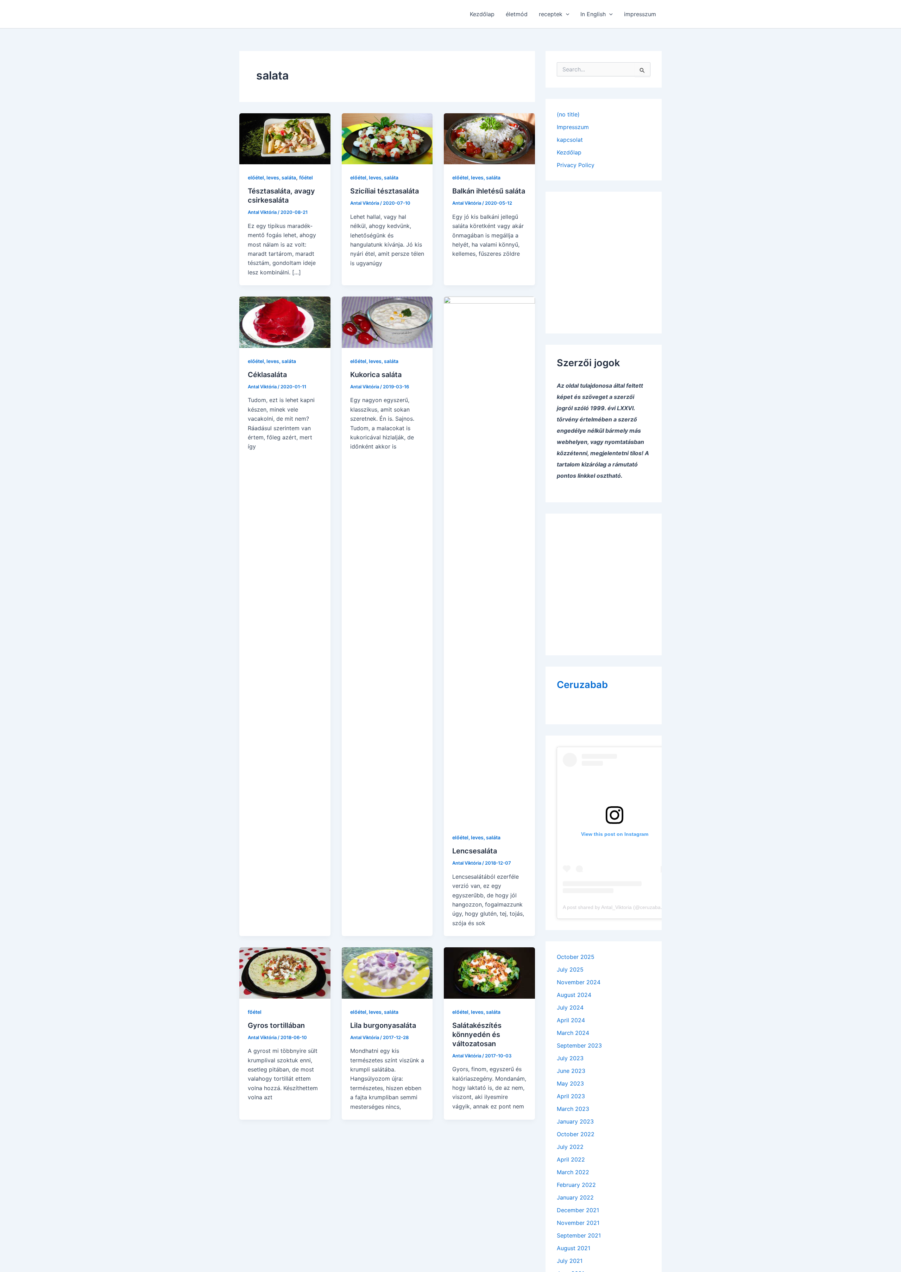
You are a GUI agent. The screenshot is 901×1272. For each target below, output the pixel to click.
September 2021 (579, 1235)
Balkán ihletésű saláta (488, 191)
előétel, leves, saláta (272, 177)
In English (593, 14)
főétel (306, 177)
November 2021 (578, 1222)
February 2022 (576, 1184)
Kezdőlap (482, 14)
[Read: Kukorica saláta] (387, 321)
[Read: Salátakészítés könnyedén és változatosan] (489, 972)
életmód (517, 14)
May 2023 (570, 1083)
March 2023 (573, 1108)
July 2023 (570, 1058)
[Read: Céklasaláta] (284, 321)
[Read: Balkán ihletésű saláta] (489, 138)
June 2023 (571, 1070)
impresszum (640, 14)
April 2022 (571, 1159)
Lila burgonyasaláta (383, 1025)
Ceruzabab (582, 685)
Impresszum (573, 127)
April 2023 (571, 1096)
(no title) (568, 114)
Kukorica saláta (376, 374)
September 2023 (579, 1045)
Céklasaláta (267, 374)
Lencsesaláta (474, 851)
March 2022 (573, 1172)
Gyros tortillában (276, 1025)
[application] (565, 14)
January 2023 (575, 1121)
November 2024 (578, 982)
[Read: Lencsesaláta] (489, 560)
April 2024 (571, 1020)
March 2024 (573, 1032)
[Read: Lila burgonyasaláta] (387, 972)
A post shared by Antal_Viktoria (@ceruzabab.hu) (617, 907)
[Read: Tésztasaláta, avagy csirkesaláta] (284, 138)
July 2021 (569, 1260)
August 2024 (574, 994)
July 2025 (570, 969)
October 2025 (575, 956)
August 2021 (573, 1248)
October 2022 (575, 1134)
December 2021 (578, 1210)
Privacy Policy (575, 164)
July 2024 (570, 1007)
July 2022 (570, 1146)
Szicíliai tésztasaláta (384, 191)
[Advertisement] (603, 257)
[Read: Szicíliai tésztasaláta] (387, 138)
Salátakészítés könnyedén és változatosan (477, 1034)
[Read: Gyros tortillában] (284, 972)
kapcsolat (570, 139)
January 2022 (575, 1197)
